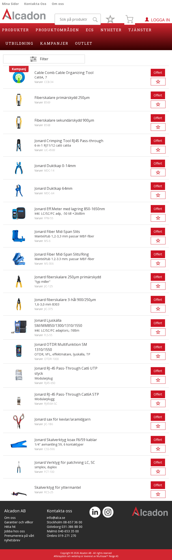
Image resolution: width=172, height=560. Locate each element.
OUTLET (83, 43)
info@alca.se (56, 517)
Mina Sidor (10, 4)
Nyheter (111, 29)
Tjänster (140, 29)
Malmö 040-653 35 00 (63, 531)
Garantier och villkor (18, 522)
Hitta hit (10, 526)
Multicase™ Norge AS (107, 556)
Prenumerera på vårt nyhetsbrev (19, 537)
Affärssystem (60, 556)
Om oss (58, 4)
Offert (158, 72)
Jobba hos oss (14, 531)
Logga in (160, 19)
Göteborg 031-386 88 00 (64, 526)
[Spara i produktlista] (158, 81)
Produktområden (57, 29)
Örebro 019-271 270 (61, 535)
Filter (44, 58)
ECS (90, 29)
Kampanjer (54, 43)
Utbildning (19, 43)
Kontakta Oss (35, 4)
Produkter (15, 29)
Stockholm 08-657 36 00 (64, 522)
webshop (76, 556)
